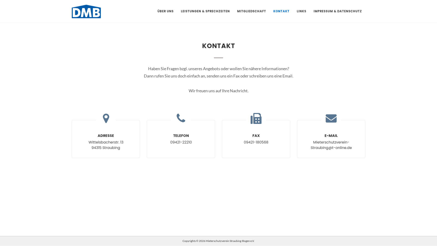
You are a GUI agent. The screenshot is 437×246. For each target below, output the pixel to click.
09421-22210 (181, 142)
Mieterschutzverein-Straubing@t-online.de (331, 145)
